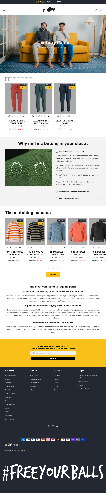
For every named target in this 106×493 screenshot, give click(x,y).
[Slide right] (57, 268)
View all (53, 274)
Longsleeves (9, 386)
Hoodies (8, 383)
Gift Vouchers (9, 419)
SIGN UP (53, 359)
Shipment (57, 375)
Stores (56, 390)
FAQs (56, 383)
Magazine (33, 386)
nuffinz (12, 450)
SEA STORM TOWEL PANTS (65, 122)
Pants (7, 401)
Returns (56, 379)
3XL (30, 79)
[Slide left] (48, 268)
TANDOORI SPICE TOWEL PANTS (16, 122)
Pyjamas (8, 397)
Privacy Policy (83, 381)
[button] (4, 9)
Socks (7, 408)
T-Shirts (8, 390)
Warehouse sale (10, 375)
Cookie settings (83, 389)
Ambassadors (34, 383)
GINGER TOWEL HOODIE (77, 253)
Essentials (8, 415)
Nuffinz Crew (34, 375)
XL (22, 79)
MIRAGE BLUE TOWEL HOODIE (56, 253)
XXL (26, 79)
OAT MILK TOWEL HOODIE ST (14, 253)
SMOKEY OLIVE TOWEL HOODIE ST (36, 253)
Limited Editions (10, 404)
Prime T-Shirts (10, 394)
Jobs (31, 390)
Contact (56, 386)
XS (7, 79)
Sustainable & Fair (36, 379)
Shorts (7, 379)
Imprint (80, 385)
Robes (7, 412)
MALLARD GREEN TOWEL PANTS (41, 122)
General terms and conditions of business (88, 376)
